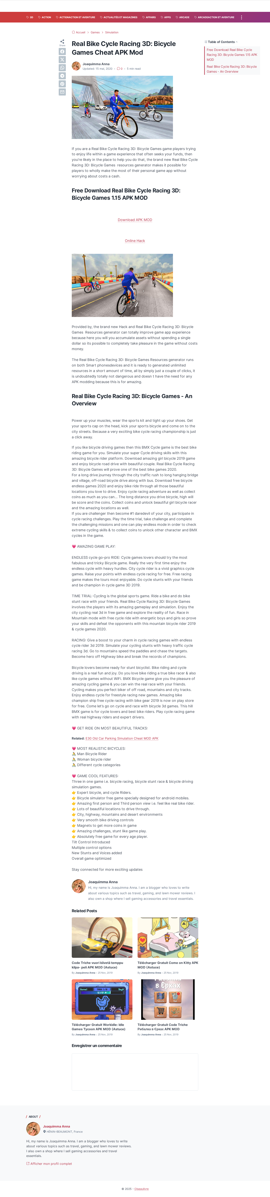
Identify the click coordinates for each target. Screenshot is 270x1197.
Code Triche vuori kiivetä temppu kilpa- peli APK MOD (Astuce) (97, 965)
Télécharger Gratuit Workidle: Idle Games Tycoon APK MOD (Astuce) (99, 1027)
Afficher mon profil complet (50, 1164)
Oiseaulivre (141, 1188)
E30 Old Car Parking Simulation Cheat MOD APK (122, 738)
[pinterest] (62, 83)
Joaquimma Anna (56, 1126)
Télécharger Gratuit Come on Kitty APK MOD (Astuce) (168, 965)
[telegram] (62, 75)
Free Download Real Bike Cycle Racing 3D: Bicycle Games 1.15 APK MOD (232, 55)
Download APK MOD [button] (135, 220)
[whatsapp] (62, 67)
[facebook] (62, 51)
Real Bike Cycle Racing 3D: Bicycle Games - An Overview (232, 69)
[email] (62, 92)
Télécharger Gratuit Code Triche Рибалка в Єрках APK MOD (163, 1027)
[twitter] (62, 59)
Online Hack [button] (135, 241)
